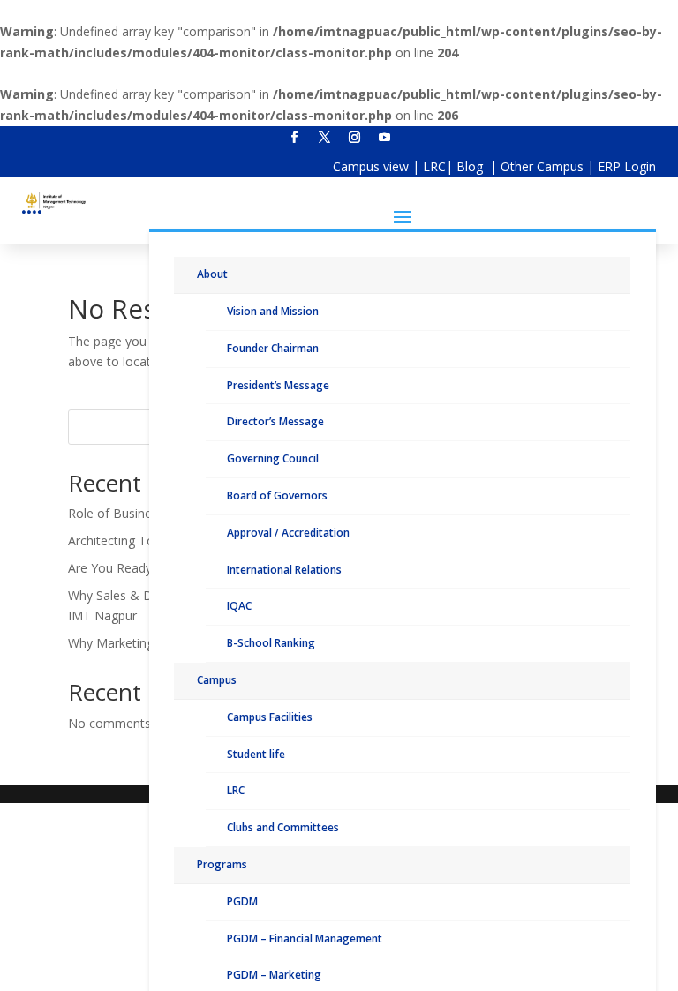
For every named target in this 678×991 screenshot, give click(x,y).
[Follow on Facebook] (293, 137)
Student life (256, 754)
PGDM (242, 901)
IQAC (239, 605)
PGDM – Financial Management (304, 938)
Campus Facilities (270, 716)
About (212, 274)
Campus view (371, 166)
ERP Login (627, 166)
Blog (471, 166)
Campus (217, 679)
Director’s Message (275, 421)
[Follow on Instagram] (354, 137)
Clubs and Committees (283, 827)
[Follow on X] (324, 137)
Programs (222, 864)
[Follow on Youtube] (384, 137)
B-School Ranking (271, 642)
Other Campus (544, 166)
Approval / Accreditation (288, 532)
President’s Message (278, 385)
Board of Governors (277, 495)
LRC (434, 166)
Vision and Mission (273, 311)
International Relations (284, 569)
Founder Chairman (273, 348)
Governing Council (273, 458)
